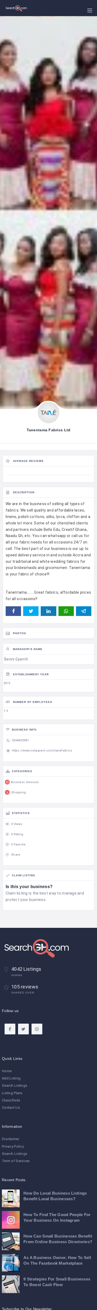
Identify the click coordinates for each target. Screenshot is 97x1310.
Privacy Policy (13, 1146)
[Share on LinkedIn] (48, 611)
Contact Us (11, 1107)
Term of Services (16, 1161)
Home (7, 1071)
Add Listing (11, 1078)
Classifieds (11, 1100)
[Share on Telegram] (83, 611)
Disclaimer (10, 1139)
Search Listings (14, 1085)
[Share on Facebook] (13, 611)
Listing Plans (12, 1093)
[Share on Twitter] (31, 611)
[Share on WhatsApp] (66, 611)
